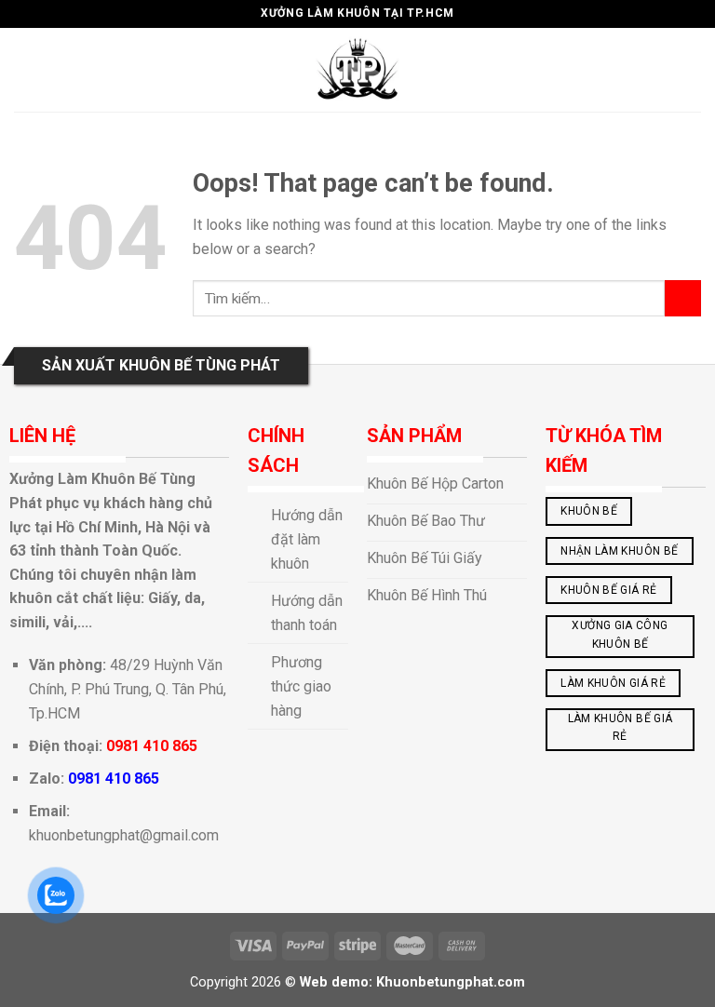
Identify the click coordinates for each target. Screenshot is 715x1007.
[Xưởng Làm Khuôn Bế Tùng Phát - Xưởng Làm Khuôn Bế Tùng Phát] (357, 70)
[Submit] (683, 298)
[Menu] (25, 69)
